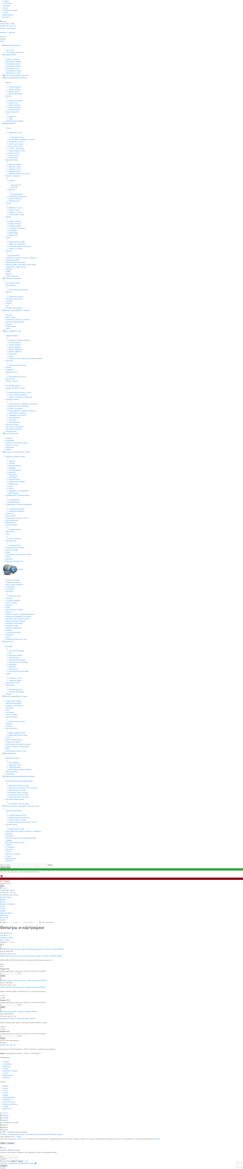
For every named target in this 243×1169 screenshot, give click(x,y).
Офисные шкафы (15, 164)
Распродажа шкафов (13, 61)
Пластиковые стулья (16, 214)
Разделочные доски (13, 582)
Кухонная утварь (12, 625)
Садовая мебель (12, 336)
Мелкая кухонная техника (15, 456)
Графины (9, 630)
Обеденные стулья (15, 208)
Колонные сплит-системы (18, 792)
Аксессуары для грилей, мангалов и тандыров (23, 831)
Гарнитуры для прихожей (15, 262)
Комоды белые (14, 255)
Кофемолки (13, 477)
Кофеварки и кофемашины (18, 491)
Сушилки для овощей (17, 482)
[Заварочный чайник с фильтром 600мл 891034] (18, 1011)
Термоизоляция (14, 767)
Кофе (7, 749)
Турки (8, 637)
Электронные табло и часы (16, 751)
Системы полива (12, 424)
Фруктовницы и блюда (14, 610)
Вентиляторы (11, 522)
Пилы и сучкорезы (16, 408)
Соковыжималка (15, 470)
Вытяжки (9, 559)
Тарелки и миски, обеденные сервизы (20, 614)
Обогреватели (11, 541)
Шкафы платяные (15, 221)
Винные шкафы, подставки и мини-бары (21, 265)
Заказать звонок (5, 867)
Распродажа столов (13, 73)
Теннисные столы (15, 678)
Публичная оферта (55, 1134)
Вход (2, 885)
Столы (8, 128)
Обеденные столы (15, 133)
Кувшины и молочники (14, 623)
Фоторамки (10, 712)
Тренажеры (10, 685)
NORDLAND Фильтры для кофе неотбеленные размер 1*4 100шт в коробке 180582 (31, 956)
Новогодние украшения (15, 52)
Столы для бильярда (16, 651)
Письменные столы (16, 142)
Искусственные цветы (14, 740)
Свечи (8, 329)
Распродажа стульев (13, 71)
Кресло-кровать (15, 105)
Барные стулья (14, 210)
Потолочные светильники (18, 290)
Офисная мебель (12, 160)
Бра (7, 306)
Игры (8, 710)
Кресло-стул (13, 103)
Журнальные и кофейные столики (21, 139)
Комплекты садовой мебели (19, 340)
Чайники (12, 461)
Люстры (9, 292)
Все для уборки (11, 728)
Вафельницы (13, 484)
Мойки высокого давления (19, 406)
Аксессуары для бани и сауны (20, 392)
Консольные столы (16, 146)
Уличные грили (11, 824)
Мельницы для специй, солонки (18, 619)
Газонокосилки (14, 417)
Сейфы (8, 271)
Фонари (8, 303)
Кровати (12, 180)
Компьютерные (14, 110)
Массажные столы (13, 683)
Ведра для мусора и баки (18, 735)
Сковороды (10, 587)
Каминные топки (15, 765)
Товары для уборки (13, 742)
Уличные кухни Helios (14, 811)
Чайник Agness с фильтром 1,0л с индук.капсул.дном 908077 (23, 987)
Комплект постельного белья (17, 443)
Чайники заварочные (14, 628)
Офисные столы (15, 169)
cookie (19, 1139)
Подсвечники (11, 326)
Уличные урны (11, 431)
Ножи (8, 607)
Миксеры (12, 472)
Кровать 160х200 (15, 199)
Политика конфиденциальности (12, 1134)
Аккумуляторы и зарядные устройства (23, 404)
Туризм (8, 694)
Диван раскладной (16, 94)
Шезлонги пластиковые (17, 365)
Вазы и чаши (10, 317)
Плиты (11, 488)
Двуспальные (16, 185)
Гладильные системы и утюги (17, 518)
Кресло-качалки (15, 107)
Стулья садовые (15, 345)
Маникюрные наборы (14, 703)
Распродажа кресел (13, 66)
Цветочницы (10, 379)
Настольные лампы (13, 283)
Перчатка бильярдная (17, 660)
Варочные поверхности (14, 561)
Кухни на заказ (5, 897)
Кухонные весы (14, 479)
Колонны (9, 324)
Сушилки (9, 726)
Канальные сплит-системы (19, 797)
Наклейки (12, 667)
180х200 (14, 187)
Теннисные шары (15, 680)
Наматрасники (14, 201)
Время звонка (5, 1161)
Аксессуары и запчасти (17, 413)
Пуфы (11, 119)
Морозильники (14, 502)
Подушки (9, 438)
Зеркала (9, 315)
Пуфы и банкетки (12, 112)
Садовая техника (12, 399)
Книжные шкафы (15, 226)
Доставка (6, 6)
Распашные (13, 230)
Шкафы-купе (13, 235)
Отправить (4, 1165)
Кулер (8, 552)
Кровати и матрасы (13, 176)
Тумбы (8, 237)
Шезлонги (9, 361)
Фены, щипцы (11, 516)
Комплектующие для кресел (19, 173)
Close (2, 41)
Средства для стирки (17, 721)
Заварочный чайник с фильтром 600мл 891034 (18, 1018)
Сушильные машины (16, 511)
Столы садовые (14, 342)
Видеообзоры (8, 15)
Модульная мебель (13, 260)
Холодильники (14, 500)
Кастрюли (9, 591)
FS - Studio (17, 1137)
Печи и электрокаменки (18, 395)
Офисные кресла (15, 171)
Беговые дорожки (15, 689)
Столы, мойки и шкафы (17, 820)
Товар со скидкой (12, 59)
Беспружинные (17, 194)
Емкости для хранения (14, 584)
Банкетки (12, 116)
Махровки (12, 664)
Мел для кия (13, 669)
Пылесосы (9, 513)
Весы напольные (12, 520)
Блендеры (12, 468)
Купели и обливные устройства (20, 397)
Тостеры (12, 463)
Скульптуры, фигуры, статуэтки (18, 319)
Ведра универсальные (17, 733)
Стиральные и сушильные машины (19, 504)
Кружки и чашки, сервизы (15, 621)
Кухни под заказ (9, 1102)
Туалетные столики (16, 144)
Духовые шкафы (12, 550)
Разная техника (11, 525)
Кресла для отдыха (16, 100)
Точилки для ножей (13, 632)
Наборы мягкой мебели (14, 121)
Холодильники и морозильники (18, 495)
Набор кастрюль (15, 596)
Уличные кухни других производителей (21, 838)
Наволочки (10, 447)
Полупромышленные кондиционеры (19, 781)
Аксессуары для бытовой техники (19, 554)
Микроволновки (15, 466)
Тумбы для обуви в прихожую (20, 246)
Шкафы (8, 217)
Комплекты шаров (15, 655)
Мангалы (9, 833)
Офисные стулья (15, 167)
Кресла (8, 96)
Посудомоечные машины (15, 548)
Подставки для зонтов (17, 377)
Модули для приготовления (19, 817)
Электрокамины (12, 772)
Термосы (9, 605)
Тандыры (9, 840)
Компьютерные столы (17, 151)
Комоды (9, 251)
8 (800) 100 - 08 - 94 (7, 1045)
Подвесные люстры (16, 296)
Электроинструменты (14, 429)
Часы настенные (15, 538)
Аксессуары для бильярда (18, 671)
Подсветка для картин (14, 299)
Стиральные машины (16, 509)
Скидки (3, 920)
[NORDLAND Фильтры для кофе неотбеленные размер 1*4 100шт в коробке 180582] (32, 949)
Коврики (9, 724)
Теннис (8, 673)
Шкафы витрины (15, 224)
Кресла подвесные (15, 349)
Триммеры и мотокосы (17, 415)
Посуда (5, 1106)
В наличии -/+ (5, 935)
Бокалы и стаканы (13, 580)
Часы (8, 534)
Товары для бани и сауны (15, 388)
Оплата (5, 8)
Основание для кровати (17, 196)
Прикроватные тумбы (17, 242)
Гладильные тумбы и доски (16, 267)
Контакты (6, 17)
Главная (6, 1)
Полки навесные (12, 276)
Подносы (9, 598)
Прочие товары (11, 715)
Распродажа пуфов (13, 64)
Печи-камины (14, 762)
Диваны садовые (15, 351)
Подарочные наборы (13, 701)
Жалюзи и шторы (12, 445)
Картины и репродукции (15, 322)
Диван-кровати (14, 91)
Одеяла (8, 449)
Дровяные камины (13, 758)
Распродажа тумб (12, 68)
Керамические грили (16, 829)
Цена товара (4, 940)
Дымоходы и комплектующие (20, 769)
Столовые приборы (13, 600)
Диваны (8, 82)
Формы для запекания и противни (18, 616)
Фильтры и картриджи (14, 705)
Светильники (11, 285)
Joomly (2, 1168)
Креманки (9, 635)
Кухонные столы (17, 137)
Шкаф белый (13, 233)
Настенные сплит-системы (19, 785)
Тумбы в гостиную (15, 249)
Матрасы (12, 189)
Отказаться (10, 1143)
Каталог (3, 37)
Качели (8, 367)
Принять (3, 1143)
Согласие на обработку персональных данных (17, 1163)
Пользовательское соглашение (36, 1134)
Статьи (5, 12)
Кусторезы (13, 420)
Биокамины (10, 774)
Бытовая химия (11, 717)
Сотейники (10, 589)
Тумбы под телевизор (17, 244)
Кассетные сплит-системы (19, 795)
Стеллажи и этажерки (17, 228)
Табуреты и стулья (16, 212)
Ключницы (9, 708)
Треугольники (14, 658)
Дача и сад (4, 918)
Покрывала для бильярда (18, 662)
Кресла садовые (15, 347)
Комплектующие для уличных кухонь (23, 822)
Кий (10, 653)
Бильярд (9, 646)
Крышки (9, 612)
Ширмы (8, 274)
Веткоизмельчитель (13, 386)
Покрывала (10, 440)
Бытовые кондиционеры (15, 799)
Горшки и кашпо (12, 381)
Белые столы (13, 155)
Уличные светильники (14, 308)
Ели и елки (10, 50)
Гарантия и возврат (10, 10)
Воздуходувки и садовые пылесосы (22, 411)
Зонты (8, 737)
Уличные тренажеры (16, 692)
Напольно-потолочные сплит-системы (23, 788)
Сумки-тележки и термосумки (17, 746)
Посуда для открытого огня (16, 639)
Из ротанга (13, 354)
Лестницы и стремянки (14, 427)
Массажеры (10, 532)
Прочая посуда (11, 603)
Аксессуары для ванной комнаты (18, 744)
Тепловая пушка (15, 545)
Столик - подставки (16, 148)
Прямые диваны (15, 89)
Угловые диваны (15, 87)
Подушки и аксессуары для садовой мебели (25, 358)
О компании (7, 3)
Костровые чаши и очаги (15, 842)
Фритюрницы (14, 493)
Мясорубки (13, 475)
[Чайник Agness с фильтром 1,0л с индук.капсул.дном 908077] (23, 980)
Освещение (4, 915)
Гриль (11, 486)
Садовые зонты (11, 372)
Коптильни (10, 836)
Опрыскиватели (14, 422)
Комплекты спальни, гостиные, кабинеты (21, 258)
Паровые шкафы (15, 529)
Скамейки (9, 370)
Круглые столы (14, 153)
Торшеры (9, 301)
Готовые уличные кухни (17, 815)
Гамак (11, 356)
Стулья (8, 203)
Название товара (6, 937)
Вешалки (9, 269)
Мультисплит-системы (17, 790)
